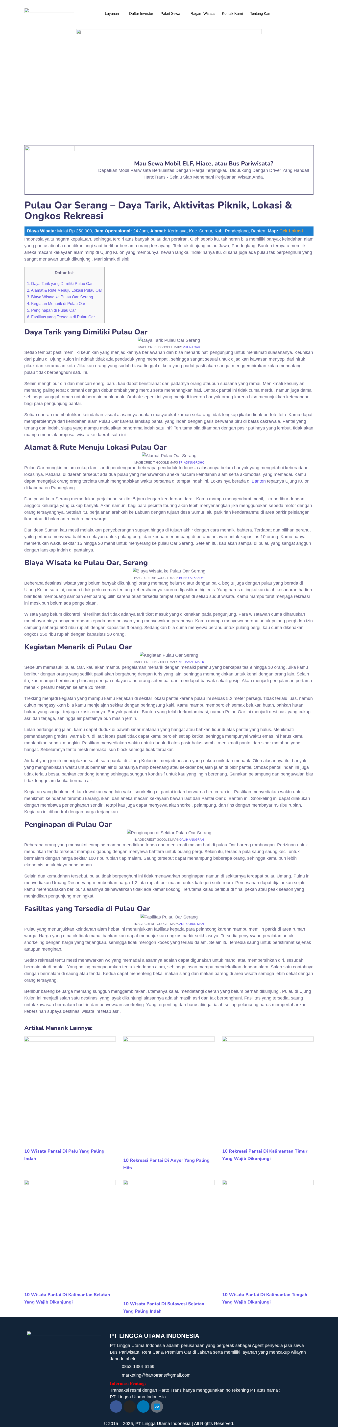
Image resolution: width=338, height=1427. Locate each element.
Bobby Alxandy (191, 578)
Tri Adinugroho (191, 462)
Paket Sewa (170, 13)
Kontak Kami (232, 13)
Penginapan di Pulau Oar (51, 310)
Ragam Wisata (203, 13)
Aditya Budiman (191, 924)
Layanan (112, 13)
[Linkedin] (143, 1406)
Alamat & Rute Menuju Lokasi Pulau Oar (64, 290)
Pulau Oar (191, 347)
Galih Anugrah (191, 839)
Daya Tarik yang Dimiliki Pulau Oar (60, 284)
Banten (259, 481)
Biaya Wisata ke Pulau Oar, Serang (60, 297)
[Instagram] (129, 1406)
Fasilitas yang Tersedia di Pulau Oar (61, 317)
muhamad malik (191, 662)
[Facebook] (116, 1406)
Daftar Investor (141, 13)
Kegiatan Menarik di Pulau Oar (56, 304)
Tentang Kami (261, 13)
